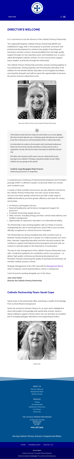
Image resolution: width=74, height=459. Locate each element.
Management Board (54, 266)
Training (37, 402)
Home (23, 445)
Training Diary (34, 445)
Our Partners (37, 409)
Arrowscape (33, 456)
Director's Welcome (37, 389)
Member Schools (37, 394)
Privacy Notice (37, 450)
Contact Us (48, 445)
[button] (64, 17)
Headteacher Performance (37, 407)
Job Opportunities (37, 404)
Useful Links (37, 412)
